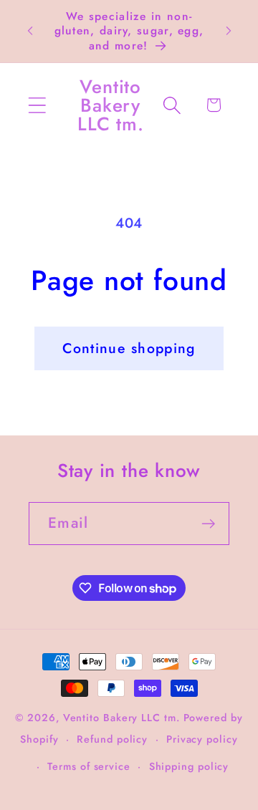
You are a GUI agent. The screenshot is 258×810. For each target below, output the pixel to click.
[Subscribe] (208, 524)
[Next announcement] (228, 31)
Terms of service (88, 766)
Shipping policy (189, 766)
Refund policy (112, 739)
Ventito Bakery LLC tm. (123, 717)
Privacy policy (202, 739)
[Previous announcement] (30, 31)
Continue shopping (128, 348)
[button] (36, 105)
